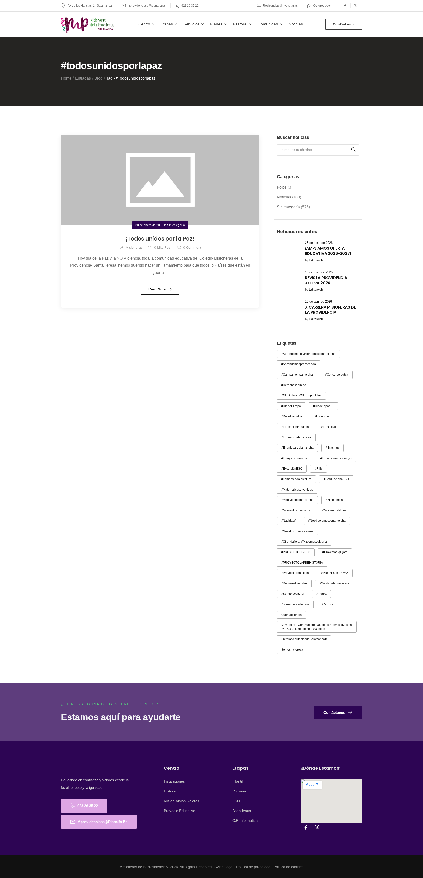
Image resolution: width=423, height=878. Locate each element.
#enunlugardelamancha (297, 447)
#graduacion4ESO (336, 479)
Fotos (282, 187)
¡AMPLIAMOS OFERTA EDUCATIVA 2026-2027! (328, 251)
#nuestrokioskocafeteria (297, 531)
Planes (216, 24)
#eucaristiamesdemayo (336, 458)
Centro (144, 24)
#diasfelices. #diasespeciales (301, 395)
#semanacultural (292, 593)
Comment (192, 247)
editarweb (316, 260)
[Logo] (88, 25)
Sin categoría (288, 207)
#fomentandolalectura (296, 479)
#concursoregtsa (336, 374)
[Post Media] (288, 251)
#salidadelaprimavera (334, 583)
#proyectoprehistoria (295, 573)
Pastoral (240, 24)
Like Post (162, 247)
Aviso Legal (223, 867)
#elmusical (328, 427)
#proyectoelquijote (334, 552)
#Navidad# (288, 520)
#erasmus (332, 447)
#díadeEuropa (291, 406)
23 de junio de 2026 (319, 243)
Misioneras (134, 247)
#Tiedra (321, 593)
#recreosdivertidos (294, 583)
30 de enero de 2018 (149, 225)
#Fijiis (318, 468)
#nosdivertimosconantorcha (327, 520)
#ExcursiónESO (291, 468)
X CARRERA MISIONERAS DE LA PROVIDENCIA (330, 309)
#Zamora (327, 604)
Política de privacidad (253, 867)
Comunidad (268, 24)
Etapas (167, 24)
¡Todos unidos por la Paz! (160, 239)
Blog (98, 78)
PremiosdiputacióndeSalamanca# (304, 639)
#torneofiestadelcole (295, 604)
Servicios (191, 24)
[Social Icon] (345, 5)
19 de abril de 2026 (318, 301)
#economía (321, 416)
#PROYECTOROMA (334, 573)
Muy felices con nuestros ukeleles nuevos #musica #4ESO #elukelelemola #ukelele (316, 627)
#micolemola (334, 500)
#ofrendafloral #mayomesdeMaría (304, 541)
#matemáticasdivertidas (297, 489)
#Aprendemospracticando (298, 364)
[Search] (353, 150)
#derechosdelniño (293, 385)
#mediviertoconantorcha (297, 500)
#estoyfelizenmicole (294, 458)
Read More (157, 289)
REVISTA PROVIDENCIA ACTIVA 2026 (326, 280)
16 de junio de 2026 (319, 272)
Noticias (296, 24)
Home (66, 78)
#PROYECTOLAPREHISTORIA (302, 562)
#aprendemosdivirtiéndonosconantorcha (308, 354)
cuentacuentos (291, 615)
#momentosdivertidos (295, 510)
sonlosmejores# (292, 649)
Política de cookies (288, 867)
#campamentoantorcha (297, 374)
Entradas (83, 78)
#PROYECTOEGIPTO (295, 552)
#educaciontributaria (295, 427)
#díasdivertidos (291, 416)
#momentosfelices (334, 510)
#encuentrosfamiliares (296, 437)
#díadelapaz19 (323, 406)
